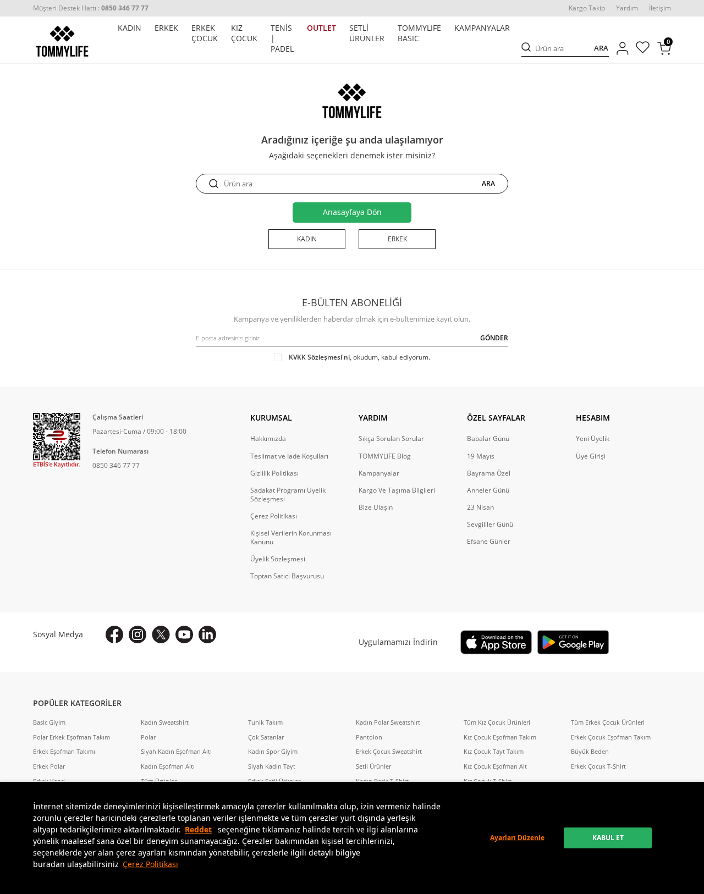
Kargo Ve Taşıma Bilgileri (397, 490)
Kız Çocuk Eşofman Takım (500, 737)
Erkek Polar (49, 766)
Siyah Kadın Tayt (271, 766)
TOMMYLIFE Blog (385, 456)
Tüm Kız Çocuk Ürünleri (497, 722)
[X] (161, 634)
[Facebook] (114, 634)
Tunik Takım (265, 722)
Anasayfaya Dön (352, 212)
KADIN (129, 28)
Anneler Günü (488, 490)
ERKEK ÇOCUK (204, 33)
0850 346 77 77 (116, 465)
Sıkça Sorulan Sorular (391, 438)
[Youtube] (184, 634)
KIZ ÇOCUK (244, 33)
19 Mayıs (480, 456)
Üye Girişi (591, 456)
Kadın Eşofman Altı (168, 766)
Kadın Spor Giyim (273, 751)
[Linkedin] (207, 634)
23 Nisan (480, 507)
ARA (601, 48)
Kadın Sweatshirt (165, 722)
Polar (148, 737)
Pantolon (369, 737)
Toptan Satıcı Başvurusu (287, 576)
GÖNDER (494, 338)
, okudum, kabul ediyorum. (359, 357)
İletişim (660, 8)
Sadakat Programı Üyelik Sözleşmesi (288, 495)
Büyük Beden (590, 751)
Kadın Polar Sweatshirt (388, 722)
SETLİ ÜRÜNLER (366, 33)
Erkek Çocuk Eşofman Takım (611, 737)
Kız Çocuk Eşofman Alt (495, 766)
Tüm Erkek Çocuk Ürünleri (608, 722)
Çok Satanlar (266, 737)
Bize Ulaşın (376, 507)
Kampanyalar (379, 473)
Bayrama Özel (488, 473)
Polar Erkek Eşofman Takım (71, 737)
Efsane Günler (488, 541)
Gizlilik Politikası (274, 473)
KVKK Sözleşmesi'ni (319, 357)
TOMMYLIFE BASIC (419, 33)
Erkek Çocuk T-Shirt (598, 766)
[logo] (62, 41)
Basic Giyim (49, 722)
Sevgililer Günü (490, 524)
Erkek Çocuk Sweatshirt (389, 751)
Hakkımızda (268, 438)
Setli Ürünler (373, 766)
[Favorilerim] (643, 48)
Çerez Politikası (150, 864)
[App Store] (496, 642)
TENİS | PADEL (282, 38)
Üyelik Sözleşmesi (277, 559)
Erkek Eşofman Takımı (64, 751)
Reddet (198, 829)
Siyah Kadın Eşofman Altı (176, 751)
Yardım (627, 8)
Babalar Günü (488, 438)
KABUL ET (608, 837)
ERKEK (166, 28)
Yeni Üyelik (592, 438)
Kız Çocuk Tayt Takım (494, 751)
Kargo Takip (587, 8)
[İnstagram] (137, 634)
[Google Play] (573, 642)
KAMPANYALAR (482, 28)
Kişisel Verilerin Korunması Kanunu (291, 538)
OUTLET (321, 28)
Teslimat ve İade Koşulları (289, 456)
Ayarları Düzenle (517, 837)
